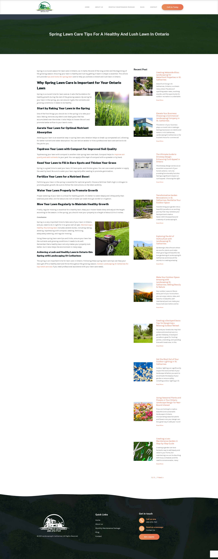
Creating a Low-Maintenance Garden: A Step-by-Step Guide (166, 441)
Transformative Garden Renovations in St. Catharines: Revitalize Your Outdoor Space (168, 199)
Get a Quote (149, 537)
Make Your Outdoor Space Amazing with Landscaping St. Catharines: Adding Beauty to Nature (168, 282)
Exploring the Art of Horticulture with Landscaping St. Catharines (165, 240)
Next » (161, 477)
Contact (153, 7)
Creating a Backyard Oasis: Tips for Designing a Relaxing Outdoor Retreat (168, 323)
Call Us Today (172, 7)
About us (99, 7)
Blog (142, 7)
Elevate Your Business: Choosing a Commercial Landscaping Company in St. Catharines (168, 117)
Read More (159, 100)
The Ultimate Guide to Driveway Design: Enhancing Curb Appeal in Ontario (168, 158)
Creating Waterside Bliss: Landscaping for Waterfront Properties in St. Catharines (168, 76)
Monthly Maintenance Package (122, 7)
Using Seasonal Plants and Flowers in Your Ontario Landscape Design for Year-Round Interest (168, 401)
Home (87, 7)
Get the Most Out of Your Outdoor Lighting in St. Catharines (167, 361)
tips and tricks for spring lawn (59, 77)
